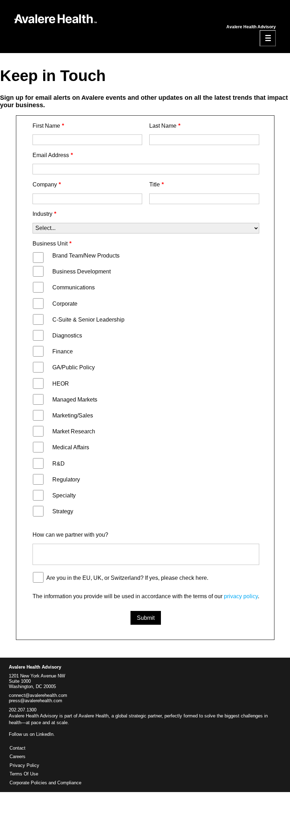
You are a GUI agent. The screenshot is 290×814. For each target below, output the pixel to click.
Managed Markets (74, 400)
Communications (73, 287)
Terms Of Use (24, 774)
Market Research (73, 431)
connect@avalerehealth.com (38, 695)
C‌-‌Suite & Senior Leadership (88, 320)
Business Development (81, 272)
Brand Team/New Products (86, 256)
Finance (62, 351)
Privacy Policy (24, 765)
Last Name (164, 126)
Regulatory (66, 480)
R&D (58, 464)
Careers (17, 756)
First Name (48, 126)
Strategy (62, 511)
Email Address (53, 155)
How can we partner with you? (70, 535)
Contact (17, 748)
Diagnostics (67, 336)
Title (156, 184)
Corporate (64, 304)
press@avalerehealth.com (35, 700)
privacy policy (241, 596)
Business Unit (52, 244)
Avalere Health (94, 715)
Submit (146, 618)
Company (47, 184)
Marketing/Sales (72, 415)
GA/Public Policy (73, 367)
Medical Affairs (70, 447)
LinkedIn (44, 734)
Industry (44, 214)
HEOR (60, 384)
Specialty (64, 495)
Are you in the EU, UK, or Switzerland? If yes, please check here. (127, 578)
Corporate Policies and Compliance (45, 782)
